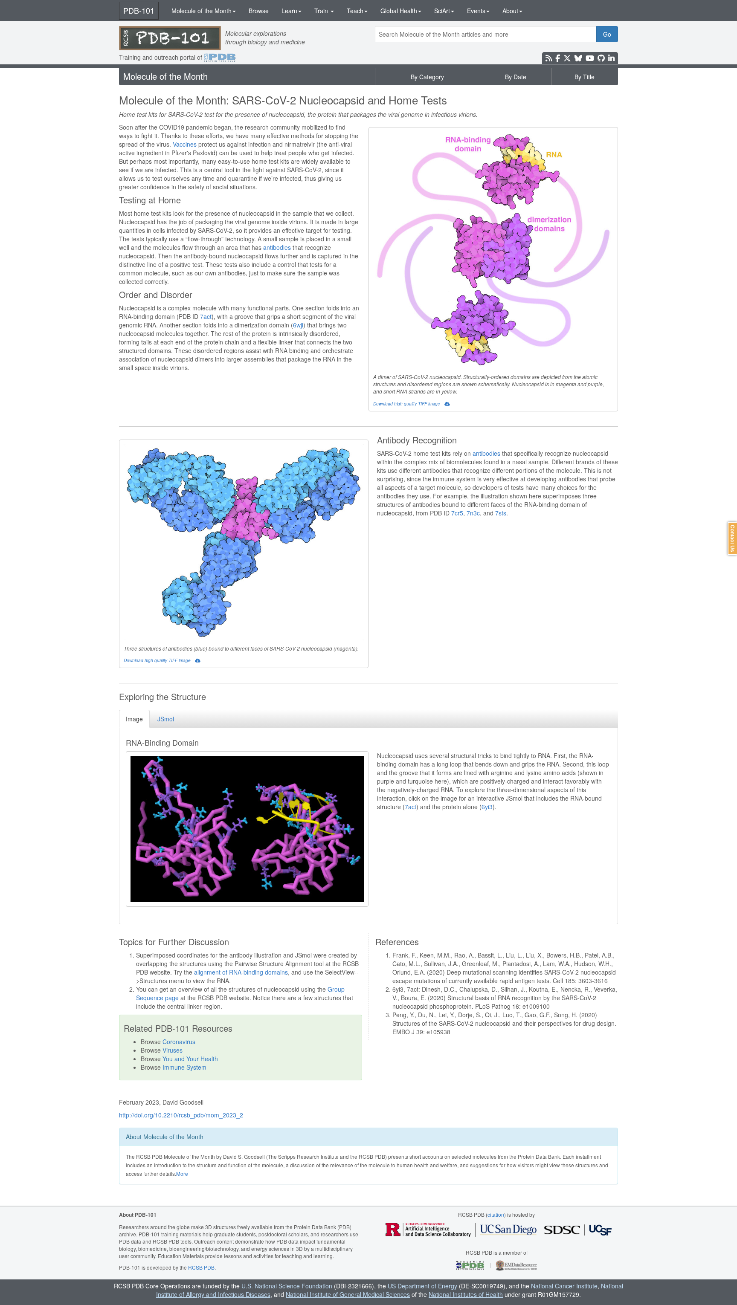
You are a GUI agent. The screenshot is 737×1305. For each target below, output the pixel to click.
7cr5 (457, 513)
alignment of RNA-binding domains (241, 972)
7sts (500, 513)
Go (607, 34)
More (182, 1173)
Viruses (172, 1050)
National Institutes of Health (466, 1294)
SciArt (442, 10)
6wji (298, 325)
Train (322, 10)
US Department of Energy (422, 1286)
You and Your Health (190, 1058)
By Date (515, 76)
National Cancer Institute (564, 1286)
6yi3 (487, 806)
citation (495, 1214)
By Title (585, 76)
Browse (259, 10)
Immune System (184, 1067)
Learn (289, 10)
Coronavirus (178, 1041)
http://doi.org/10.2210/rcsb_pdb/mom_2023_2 (181, 1115)
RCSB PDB (201, 1267)
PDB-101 (138, 10)
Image (134, 719)
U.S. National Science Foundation (286, 1286)
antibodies (277, 247)
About (510, 10)
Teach (355, 10)
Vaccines (185, 144)
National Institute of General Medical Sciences (348, 1294)
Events (476, 10)
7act (206, 316)
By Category (427, 76)
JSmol (165, 719)
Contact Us (733, 538)
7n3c (473, 513)
